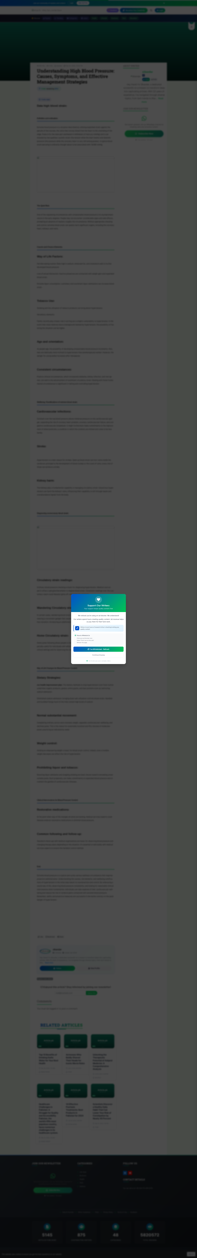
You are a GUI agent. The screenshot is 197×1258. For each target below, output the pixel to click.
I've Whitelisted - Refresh (99, 649)
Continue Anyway (98, 655)
